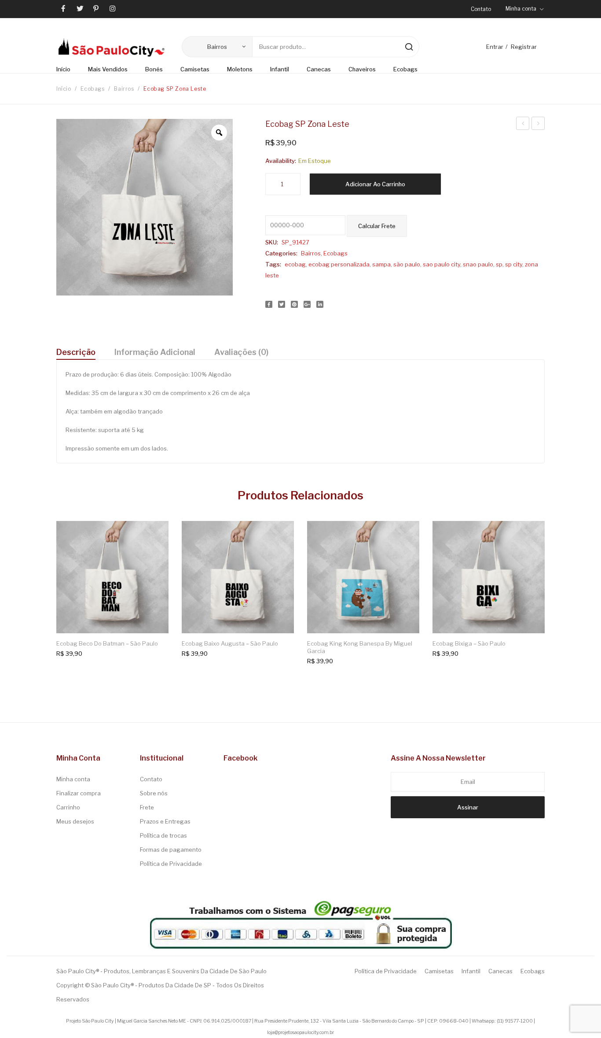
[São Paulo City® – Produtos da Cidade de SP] (111, 47)
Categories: (281, 253)
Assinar (467, 807)
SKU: (271, 242)
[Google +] (307, 304)
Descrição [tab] (75, 352)
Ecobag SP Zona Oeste (538, 124)
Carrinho (68, 807)
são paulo (406, 264)
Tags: (273, 264)
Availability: (280, 160)
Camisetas (439, 971)
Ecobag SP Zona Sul (523, 124)
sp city (513, 264)
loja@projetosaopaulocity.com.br (300, 1032)
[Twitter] (281, 304)
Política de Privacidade (171, 863)
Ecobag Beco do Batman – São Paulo (107, 643)
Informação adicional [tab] (154, 352)
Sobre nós (154, 793)
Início (63, 88)
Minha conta (73, 779)
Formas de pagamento (171, 849)
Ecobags (92, 88)
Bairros (124, 88)
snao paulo (478, 264)
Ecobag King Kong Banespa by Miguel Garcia (359, 647)
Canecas (500, 971)
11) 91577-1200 (515, 1021)
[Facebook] (268, 304)
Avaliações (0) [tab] (241, 352)
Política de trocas (163, 835)
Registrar (524, 46)
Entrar (494, 46)
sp (499, 264)
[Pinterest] (294, 304)
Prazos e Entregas (165, 821)
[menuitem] (67, 69)
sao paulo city (441, 264)
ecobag (295, 264)
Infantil (471, 971)
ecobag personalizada (339, 264)
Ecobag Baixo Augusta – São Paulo (230, 643)
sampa (381, 264)
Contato (481, 9)
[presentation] (49, 586)
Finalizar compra (78, 793)
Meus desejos (75, 821)
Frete (147, 807)
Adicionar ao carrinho (375, 184)
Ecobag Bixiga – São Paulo (469, 643)
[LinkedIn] (319, 304)
